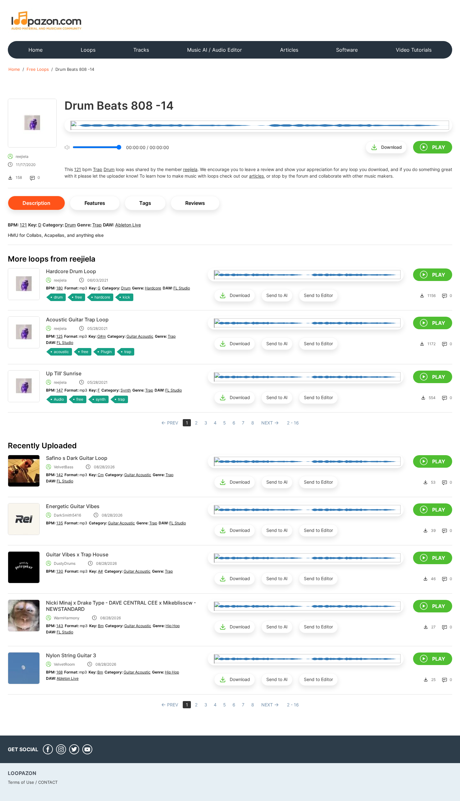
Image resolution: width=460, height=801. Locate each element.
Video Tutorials (414, 50)
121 (77, 169)
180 (59, 288)
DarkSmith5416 (67, 515)
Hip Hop (173, 625)
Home (35, 50)
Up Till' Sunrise (63, 373)
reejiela (22, 156)
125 (59, 336)
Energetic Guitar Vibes (73, 506)
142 (59, 474)
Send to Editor (318, 295)
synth (100, 399)
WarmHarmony (66, 618)
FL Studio (181, 288)
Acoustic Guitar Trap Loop (77, 319)
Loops (88, 50)
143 (59, 625)
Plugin (106, 351)
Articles (289, 50)
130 (59, 571)
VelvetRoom (64, 664)
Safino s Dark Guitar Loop (76, 458)
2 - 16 (293, 422)
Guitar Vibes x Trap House (77, 554)
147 (59, 390)
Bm (101, 625)
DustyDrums (64, 563)
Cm (101, 474)
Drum (109, 169)
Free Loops (38, 69)
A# (100, 571)
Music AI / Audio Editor (214, 50)
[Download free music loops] (46, 20)
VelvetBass (63, 467)
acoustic (61, 351)
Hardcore (153, 288)
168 (59, 672)
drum (58, 297)
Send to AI (277, 295)
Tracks (141, 50)
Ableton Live (128, 224)
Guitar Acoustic (139, 336)
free (78, 297)
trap (127, 351)
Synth (125, 390)
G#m (101, 336)
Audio (59, 399)
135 (59, 523)
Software (347, 50)
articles (256, 176)
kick (126, 297)
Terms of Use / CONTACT (33, 782)
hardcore (102, 297)
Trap (97, 169)
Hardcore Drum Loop (71, 271)
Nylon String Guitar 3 (71, 655)
